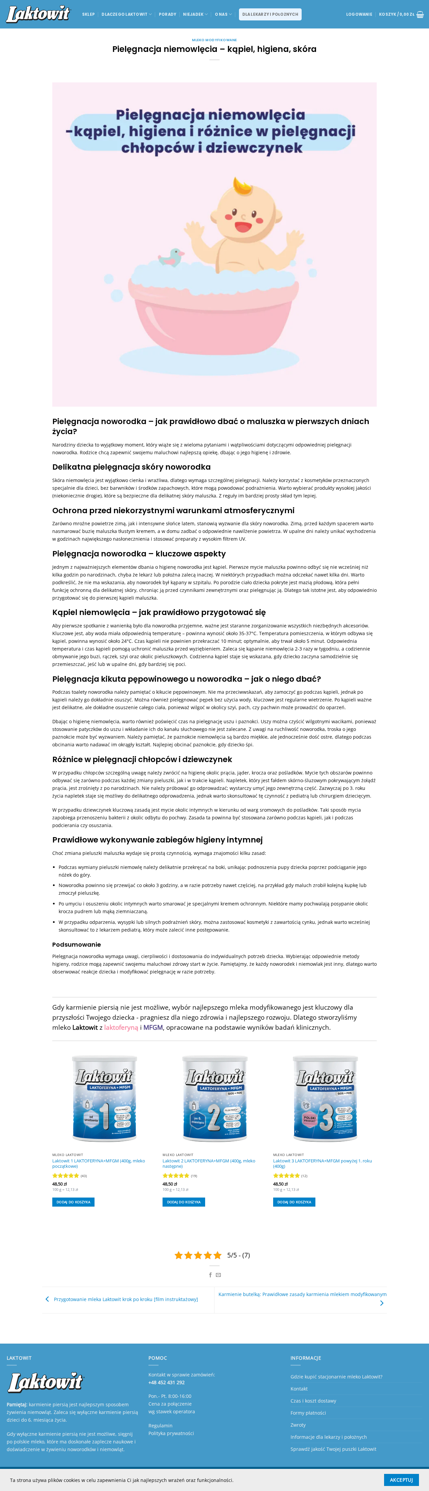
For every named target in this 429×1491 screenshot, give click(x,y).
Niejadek (193, 14)
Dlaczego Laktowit (124, 14)
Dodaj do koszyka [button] (73, 1202)
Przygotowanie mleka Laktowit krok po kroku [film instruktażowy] (125, 1299)
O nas (221, 14)
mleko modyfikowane (214, 40)
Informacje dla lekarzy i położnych (329, 1437)
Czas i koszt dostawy (313, 1401)
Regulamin (160, 1425)
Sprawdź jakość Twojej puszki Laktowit (333, 1449)
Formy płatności (308, 1413)
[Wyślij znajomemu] (218, 1275)
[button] (359, 14)
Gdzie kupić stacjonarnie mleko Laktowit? (336, 1376)
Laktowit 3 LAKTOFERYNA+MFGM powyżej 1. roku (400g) (322, 1163)
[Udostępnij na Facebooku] (210, 1275)
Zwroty (298, 1425)
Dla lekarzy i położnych (270, 14)
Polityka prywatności (171, 1433)
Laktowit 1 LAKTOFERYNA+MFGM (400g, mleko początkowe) (98, 1163)
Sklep (88, 14)
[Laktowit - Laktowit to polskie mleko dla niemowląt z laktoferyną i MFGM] (38, 14)
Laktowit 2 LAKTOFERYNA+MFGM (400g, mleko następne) (209, 1163)
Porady (167, 14)
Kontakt (299, 1388)
